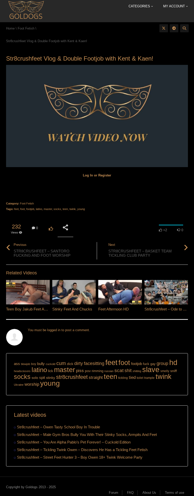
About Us (149, 492)
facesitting (94, 363)
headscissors (22, 371)
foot (22, 209)
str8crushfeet (72, 377)
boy (33, 364)
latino (39, 209)
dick (70, 364)
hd (173, 362)
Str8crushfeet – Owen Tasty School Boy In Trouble (58, 427)
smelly (164, 371)
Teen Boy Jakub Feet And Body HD (35, 309)
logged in (53, 330)
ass (17, 364)
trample (149, 377)
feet (16, 209)
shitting (137, 371)
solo (35, 378)
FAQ (130, 492)
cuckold (50, 364)
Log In (88, 175)
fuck (146, 364)
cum (61, 363)
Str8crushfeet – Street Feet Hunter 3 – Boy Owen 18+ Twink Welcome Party (79, 457)
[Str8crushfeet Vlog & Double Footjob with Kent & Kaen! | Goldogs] (26, 11)
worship (32, 384)
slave (150, 370)
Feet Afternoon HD (113, 309)
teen (65, 209)
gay (153, 364)
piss (80, 370)
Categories (140, 6)
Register (104, 175)
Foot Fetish (27, 203)
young (81, 209)
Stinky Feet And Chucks (72, 309)
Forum (113, 492)
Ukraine (18, 384)
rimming (97, 371)
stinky (50, 378)
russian (108, 371)
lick (50, 371)
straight (96, 377)
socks (57, 209)
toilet (140, 378)
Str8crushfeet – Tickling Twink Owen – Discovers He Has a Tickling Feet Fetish (82, 450)
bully (41, 363)
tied (132, 377)
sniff (173, 371)
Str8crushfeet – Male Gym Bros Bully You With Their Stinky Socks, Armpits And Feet (87, 434)
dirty (78, 363)
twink (72, 209)
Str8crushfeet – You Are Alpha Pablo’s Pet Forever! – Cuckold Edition (74, 442)
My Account (174, 6)
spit (42, 377)
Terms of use (174, 492)
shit (128, 370)
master (48, 209)
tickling (123, 378)
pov (88, 371)
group (162, 363)
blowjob (25, 364)
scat (119, 370)
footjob (30, 209)
